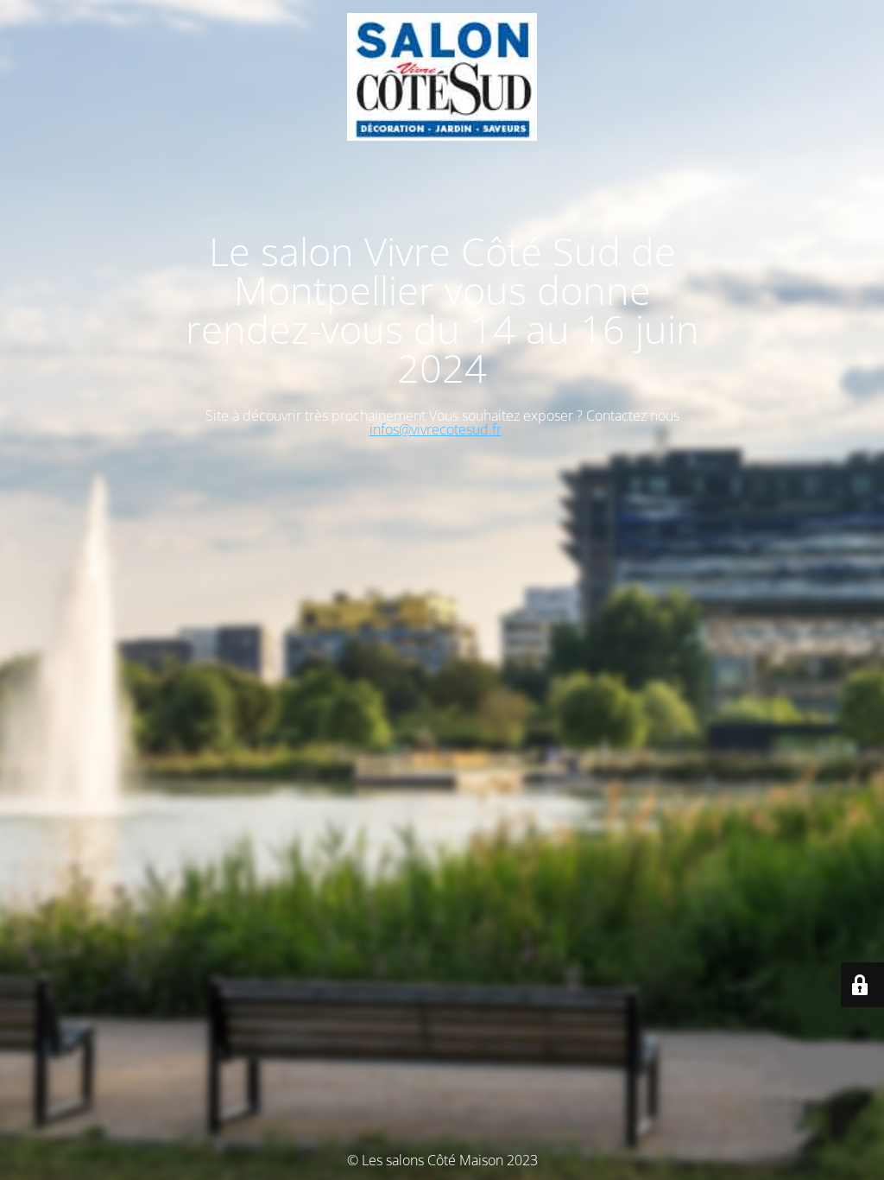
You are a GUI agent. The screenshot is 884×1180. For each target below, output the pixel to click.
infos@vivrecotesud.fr (435, 429)
